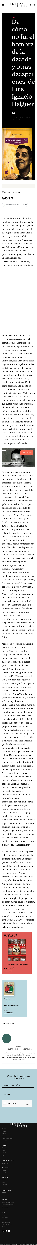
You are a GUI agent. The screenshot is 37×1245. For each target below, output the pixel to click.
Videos (4, 1192)
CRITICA (4, 1145)
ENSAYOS (5, 1177)
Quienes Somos (6, 1222)
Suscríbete (8, 971)
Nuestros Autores (6, 1224)
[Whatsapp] (12, 198)
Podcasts (4, 1195)
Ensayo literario (9, 1023)
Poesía (4, 1170)
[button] (4, 4)
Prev (4, 953)
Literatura (4, 1141)
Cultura (4, 1131)
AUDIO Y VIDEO (6, 1190)
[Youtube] (9, 1231)
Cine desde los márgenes (17, 964)
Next (29, 953)
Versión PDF (8, 1013)
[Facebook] (3, 198)
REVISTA (4, 1200)
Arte (3, 1155)
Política (4, 1133)
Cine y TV (4, 1148)
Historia (4, 1180)
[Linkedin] (9, 198)
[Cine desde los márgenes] (17, 951)
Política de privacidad (31, 1244)
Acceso (4, 1215)
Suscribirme (5, 1217)
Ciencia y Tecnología (7, 1138)
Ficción (4, 1173)
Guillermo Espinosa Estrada (18, 1049)
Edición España (9, 968)
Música (4, 1153)
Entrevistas (5, 1163)
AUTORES (25, 1066)
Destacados (5, 1207)
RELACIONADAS (8, 1066)
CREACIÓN (5, 1168)
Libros (14, 17)
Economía (4, 1136)
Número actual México (8, 1202)
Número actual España (8, 1204)
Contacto (4, 1227)
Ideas (3, 1182)
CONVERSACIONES (8, 1160)
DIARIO (4, 1129)
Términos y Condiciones (18, 1244)
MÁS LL (4, 1212)
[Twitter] (6, 198)
